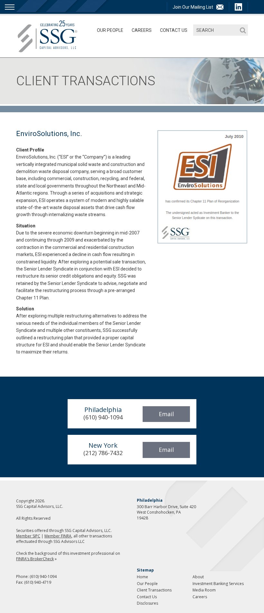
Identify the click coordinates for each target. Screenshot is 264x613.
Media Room (204, 590)
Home (142, 577)
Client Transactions (154, 590)
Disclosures (147, 603)
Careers (142, 30)
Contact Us (173, 30)
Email (166, 414)
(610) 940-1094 (43, 576)
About (198, 577)
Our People (110, 30)
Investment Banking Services (218, 583)
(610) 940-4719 (37, 582)
